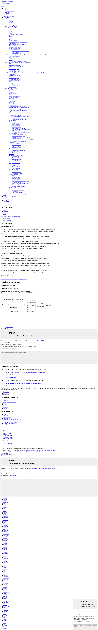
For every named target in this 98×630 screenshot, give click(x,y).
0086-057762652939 (8, 438)
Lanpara (41, 452)
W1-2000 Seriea (9, 327)
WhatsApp (3, 455)
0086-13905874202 (7, 433)
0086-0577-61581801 (8, 434)
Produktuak (6, 211)
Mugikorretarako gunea (49, 450)
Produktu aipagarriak (30, 450)
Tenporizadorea (20, 452)
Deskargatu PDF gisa (22, 279)
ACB (4, 214)
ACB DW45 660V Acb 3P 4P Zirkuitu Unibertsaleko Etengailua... (25, 372)
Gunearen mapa (39, 450)
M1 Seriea (9, 328)
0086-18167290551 (7, 435)
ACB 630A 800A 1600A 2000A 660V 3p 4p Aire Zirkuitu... (23, 383)
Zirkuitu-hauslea (7, 212)
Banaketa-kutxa (35, 452)
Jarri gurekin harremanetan (7, 204)
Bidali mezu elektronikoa (6, 454)
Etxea (4, 210)
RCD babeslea (28, 452)
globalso (23, 450)
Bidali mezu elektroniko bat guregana (9, 279)
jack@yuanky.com (8, 1)
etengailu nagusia (4, 452)
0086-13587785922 (7, 437)
